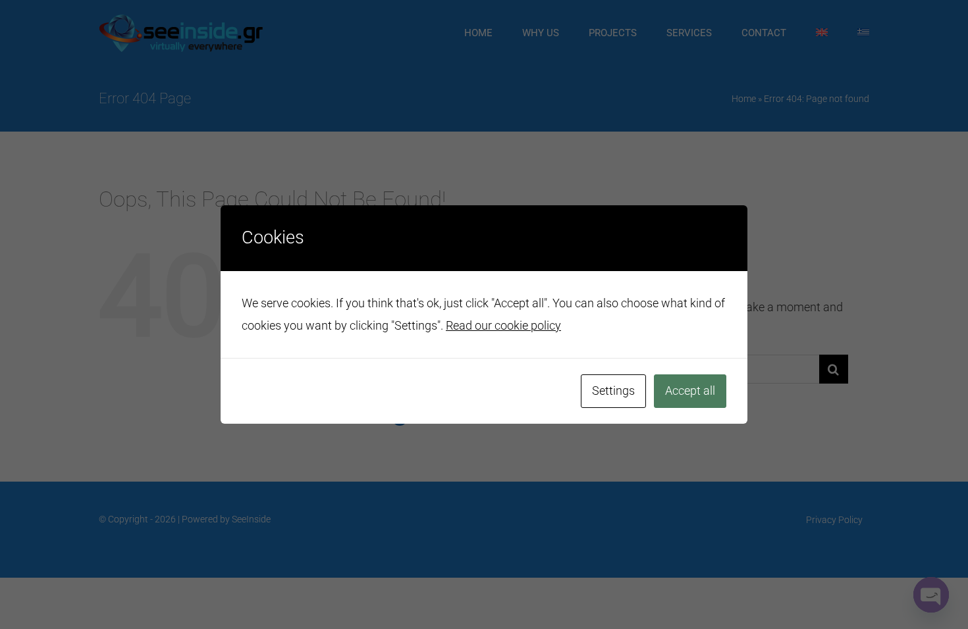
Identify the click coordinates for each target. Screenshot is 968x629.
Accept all (690, 390)
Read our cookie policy (503, 325)
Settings (613, 390)
